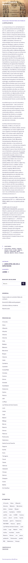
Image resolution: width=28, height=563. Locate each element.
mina (18, 251)
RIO (4, 541)
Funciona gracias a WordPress (9, 559)
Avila (3, 341)
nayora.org (5, 549)
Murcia (4, 424)
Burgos (4, 354)
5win (3, 494)
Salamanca (5, 440)
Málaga (4, 421)
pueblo (21, 252)
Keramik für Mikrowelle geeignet (11, 302)
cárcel (10, 518)
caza (11, 250)
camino (19, 248)
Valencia (4, 465)
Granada (4, 382)
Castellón (5, 366)
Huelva (4, 392)
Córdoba (4, 373)
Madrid (4, 417)
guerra (11, 521)
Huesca (4, 395)
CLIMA (15, 250)
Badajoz (4, 344)
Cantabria (8, 246)
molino (7, 252)
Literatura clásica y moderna (10, 305)
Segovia (4, 446)
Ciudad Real (5, 370)
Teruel (4, 459)
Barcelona (5, 350)
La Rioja (4, 402)
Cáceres (4, 357)
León (3, 408)
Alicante (4, 331)
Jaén (3, 398)
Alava (3, 325)
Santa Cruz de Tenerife (8, 443)
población (6, 538)
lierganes (13, 251)
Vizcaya (4, 472)
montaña (11, 532)
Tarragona (5, 456)
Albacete (4, 328)
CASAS (7, 250)
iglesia (18, 523)
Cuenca (4, 376)
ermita (20, 250)
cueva (4, 518)
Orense (4, 430)
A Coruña (4, 322)
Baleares (4, 347)
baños (14, 248)
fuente (7, 251)
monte (12, 252)
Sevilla (4, 449)
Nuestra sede (6, 308)
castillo (5, 515)
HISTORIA (6, 523)
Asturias (4, 338)
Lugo (3, 414)
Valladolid (5, 469)
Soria (3, 453)
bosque (11, 509)
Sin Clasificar (5, 488)
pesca (17, 252)
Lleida (4, 411)
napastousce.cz (6, 547)
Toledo (4, 462)
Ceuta (4, 481)
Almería (4, 334)
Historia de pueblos (18, 20)
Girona (4, 379)
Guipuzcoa (5, 389)
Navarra (4, 427)
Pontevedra (5, 437)
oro (16, 535)
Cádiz (3, 360)
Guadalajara (5, 385)
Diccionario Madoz (9, 3)
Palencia (4, 433)
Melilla (4, 485)
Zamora (4, 475)
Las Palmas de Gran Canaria (10, 405)
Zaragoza (4, 478)
